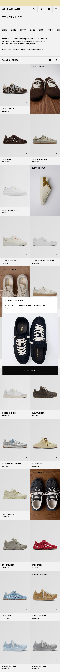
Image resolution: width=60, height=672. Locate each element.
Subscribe (30, 370)
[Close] (54, 300)
